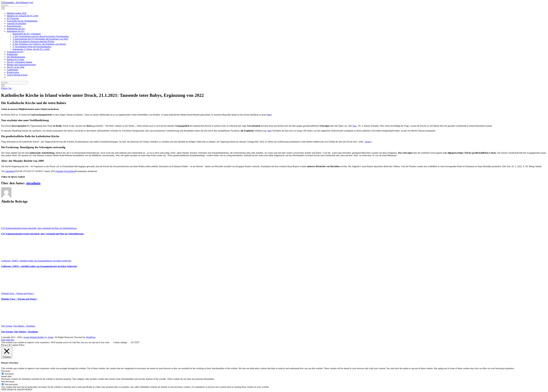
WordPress (91, 337)
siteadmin (9, 171)
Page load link (7, 340)
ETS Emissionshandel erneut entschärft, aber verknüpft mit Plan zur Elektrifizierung (39, 228)
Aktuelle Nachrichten (65, 171)
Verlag (367, 141)
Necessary (9, 374)
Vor (10, 88)
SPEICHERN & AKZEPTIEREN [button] (16, 389)
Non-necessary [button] (8, 381)
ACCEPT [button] (135, 342)
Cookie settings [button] (120, 342)
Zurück (4, 88)
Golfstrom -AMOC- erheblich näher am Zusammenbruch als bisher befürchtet (36, 261)
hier (269, 114)
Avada (50, 337)
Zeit (354, 126)
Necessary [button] (5, 371)
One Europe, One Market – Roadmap (18, 326)
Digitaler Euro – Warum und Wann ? (17, 293)
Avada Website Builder (33, 337)
